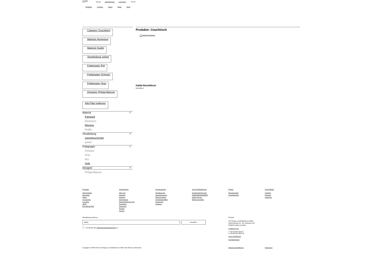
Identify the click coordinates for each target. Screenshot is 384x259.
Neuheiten (86, 195)
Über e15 (122, 193)
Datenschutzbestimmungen (106, 228)
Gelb (87, 163)
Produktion (123, 204)
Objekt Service (197, 197)
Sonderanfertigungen (199, 193)
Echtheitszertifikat (162, 200)
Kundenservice (161, 189)
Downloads (159, 202)
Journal (121, 211)
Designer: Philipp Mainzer (101, 92)
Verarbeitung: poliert (98, 57)
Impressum (268, 248)
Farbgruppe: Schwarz (98, 74)
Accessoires (86, 200)
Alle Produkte (87, 193)
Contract (100, 7)
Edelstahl (90, 117)
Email (86, 222)
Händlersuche (110, 2)
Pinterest (268, 195)
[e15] (85, 1)
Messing (89, 125)
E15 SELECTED (88, 206)
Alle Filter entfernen (95, 103)
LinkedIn (268, 193)
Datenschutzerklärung (236, 248)
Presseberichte (233, 195)
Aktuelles (122, 195)
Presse (230, 189)
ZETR (84, 204)
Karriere (121, 209)
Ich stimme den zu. (102, 228)
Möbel (84, 197)
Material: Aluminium (97, 39)
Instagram (268, 197)
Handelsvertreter (161, 195)
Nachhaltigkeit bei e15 (127, 202)
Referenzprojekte (198, 200)
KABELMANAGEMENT (200, 195)
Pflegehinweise (161, 197)
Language (122, 2)
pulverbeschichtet (94, 138)
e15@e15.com (233, 228)
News (119, 7)
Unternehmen (124, 189)
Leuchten (85, 202)
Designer (122, 197)
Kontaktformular (233, 240)
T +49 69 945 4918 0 (235, 232)
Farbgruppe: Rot (96, 65)
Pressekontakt (233, 193)
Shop (128, 7)
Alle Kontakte (234, 236)
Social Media (269, 189)
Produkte (89, 7)
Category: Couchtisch (98, 30)
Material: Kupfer (95, 48)
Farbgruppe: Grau (96, 83)
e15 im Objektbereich (199, 189)
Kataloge (159, 204)
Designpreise (123, 200)
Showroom (122, 206)
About (110, 7)
